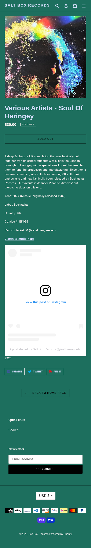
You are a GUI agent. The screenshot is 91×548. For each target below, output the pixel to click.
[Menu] (83, 5)
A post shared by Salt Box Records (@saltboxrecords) (45, 349)
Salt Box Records (27, 5)
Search (13, 430)
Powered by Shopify (60, 534)
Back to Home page (48, 392)
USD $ (44, 496)
